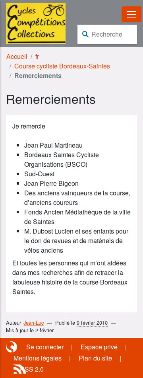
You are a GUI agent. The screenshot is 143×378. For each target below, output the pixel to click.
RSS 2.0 (32, 369)
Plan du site (95, 357)
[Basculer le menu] (131, 14)
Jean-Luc (33, 322)
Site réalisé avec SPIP (12, 347)
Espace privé (99, 346)
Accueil (16, 56)
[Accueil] (36, 22)
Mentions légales (38, 357)
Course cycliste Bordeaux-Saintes (62, 65)
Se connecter (45, 346)
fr (37, 56)
